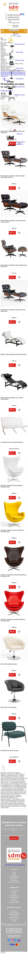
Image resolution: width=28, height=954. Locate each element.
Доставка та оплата (14, 895)
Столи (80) (23, 74)
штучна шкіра (21, 70)
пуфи (21, 63)
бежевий (3, 49)
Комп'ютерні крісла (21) (19, 72)
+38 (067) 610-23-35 (13, 17)
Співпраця (14, 898)
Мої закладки (14, 915)
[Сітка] (4, 93)
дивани (3, 63)
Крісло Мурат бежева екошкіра (9, 664)
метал (7, 67)
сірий (2, 56)
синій (2, 58)
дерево (3, 67)
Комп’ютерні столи (19, 86)
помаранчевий (5, 55)
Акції (16, 33)
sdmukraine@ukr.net (14, 936)
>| (4, 770)
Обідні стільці (19, 68)
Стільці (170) (4, 76)
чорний (3, 60)
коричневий (4, 53)
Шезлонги (19, 133)
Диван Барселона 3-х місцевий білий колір (12, 442)
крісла (8, 63)
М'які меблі (7, 80)
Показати (3, 97)
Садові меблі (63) (15, 74)
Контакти (14, 920)
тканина (9, 70)
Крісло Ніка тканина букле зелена (10, 750)
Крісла (14, 872)
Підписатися (14, 838)
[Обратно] (4, 952)
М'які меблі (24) (15, 73)
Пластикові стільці (20, 44)
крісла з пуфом (15, 63)
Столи (14, 873)
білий (2, 48)
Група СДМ (4, 45)
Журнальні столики (19, 94)
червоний (4, 59)
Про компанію (14, 890)
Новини (14, 894)
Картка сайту (14, 919)
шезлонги (4, 65)
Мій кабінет (14, 910)
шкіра (14, 70)
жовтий (3, 51)
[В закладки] (19, 143)
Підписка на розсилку (14, 917)
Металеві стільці (19, 60)
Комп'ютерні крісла (14, 877)
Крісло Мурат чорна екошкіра (8, 707)
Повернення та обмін (14, 902)
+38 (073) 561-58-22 (13, 19)
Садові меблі (14, 878)
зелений (3, 52)
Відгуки (14, 892)
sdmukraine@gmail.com (14, 935)
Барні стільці (19, 52)
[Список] (2, 93)
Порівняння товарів (14, 914)
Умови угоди (14, 900)
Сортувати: (4, 95)
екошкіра (3, 70)
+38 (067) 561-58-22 (13, 15)
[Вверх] (2, 952)
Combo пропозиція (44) (7, 72)
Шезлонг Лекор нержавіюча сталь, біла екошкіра (13, 354)
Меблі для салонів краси (14, 882)
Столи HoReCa (20, 78)
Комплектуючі (14, 880)
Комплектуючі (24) (6, 73)
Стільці (19, 36)
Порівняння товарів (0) (7, 90)
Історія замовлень (14, 912)
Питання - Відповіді (14, 897)
